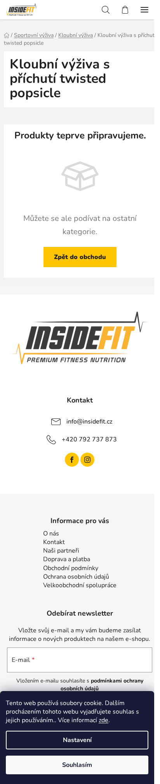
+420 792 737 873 (89, 439)
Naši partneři (61, 550)
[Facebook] (72, 460)
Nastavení (77, 740)
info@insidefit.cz (89, 421)
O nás (51, 533)
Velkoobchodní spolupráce (80, 585)
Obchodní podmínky (70, 568)
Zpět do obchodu (80, 257)
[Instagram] (87, 460)
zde (103, 720)
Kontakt (54, 542)
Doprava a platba (66, 559)
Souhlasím (77, 765)
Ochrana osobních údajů (76, 576)
